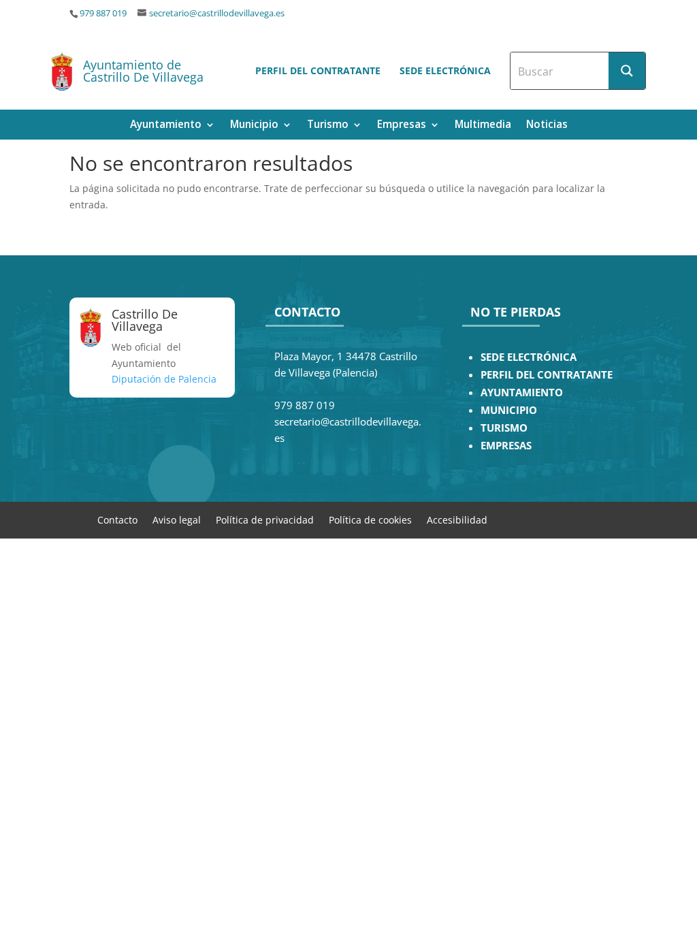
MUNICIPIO (509, 410)
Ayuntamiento (165, 125)
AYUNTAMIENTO (522, 392)
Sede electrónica (445, 70)
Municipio (254, 125)
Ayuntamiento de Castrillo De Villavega (143, 71)
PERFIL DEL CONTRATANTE (547, 375)
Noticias (547, 125)
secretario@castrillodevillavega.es (217, 13)
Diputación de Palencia (164, 378)
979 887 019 (103, 13)
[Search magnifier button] (627, 70)
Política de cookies (370, 519)
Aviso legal (176, 519)
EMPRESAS (506, 445)
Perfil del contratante (317, 70)
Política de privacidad (265, 519)
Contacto (117, 519)
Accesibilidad (457, 519)
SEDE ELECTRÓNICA (529, 357)
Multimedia (483, 125)
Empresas (401, 125)
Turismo (327, 125)
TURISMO (504, 428)
